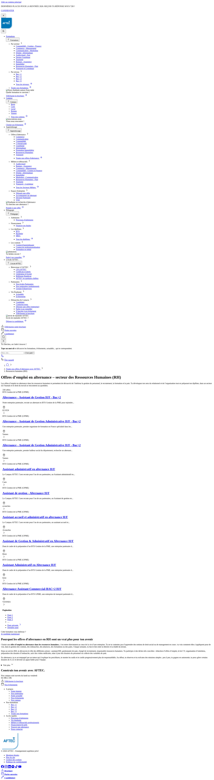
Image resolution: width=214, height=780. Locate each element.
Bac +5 (19, 81)
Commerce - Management (26, 48)
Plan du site (10, 757)
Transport (19, 155)
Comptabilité (21, 141)
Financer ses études (23, 226)
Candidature (9, 334)
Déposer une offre (23, 193)
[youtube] (19, 767)
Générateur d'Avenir (24, 274)
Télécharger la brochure (25, 313)
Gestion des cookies (14, 760)
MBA (18, 236)
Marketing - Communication (27, 177)
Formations (10, 36)
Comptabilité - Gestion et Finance (29, 171)
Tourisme (19, 59)
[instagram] (6, 767)
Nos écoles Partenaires (24, 284)
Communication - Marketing (27, 51)
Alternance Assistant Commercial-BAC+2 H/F (31, 588)
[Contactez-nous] (2, 356)
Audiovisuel (20, 164)
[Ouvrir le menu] (3, 31)
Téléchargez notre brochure (15, 327)
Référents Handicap (23, 276)
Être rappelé (9, 360)
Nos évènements (10, 685)
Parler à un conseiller (24, 309)
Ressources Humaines (24, 152)
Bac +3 (19, 79)
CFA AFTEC (21, 269)
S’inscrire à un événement (26, 311)
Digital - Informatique (24, 53)
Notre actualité (16, 696)
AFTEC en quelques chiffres (27, 278)
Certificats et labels (23, 272)
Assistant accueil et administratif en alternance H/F (35, 517)
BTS (18, 231)
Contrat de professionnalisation (28, 247)
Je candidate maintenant (10, 634)
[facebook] (2, 767)
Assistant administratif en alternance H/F (28, 469)
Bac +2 (19, 76)
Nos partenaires (17, 693)
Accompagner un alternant (26, 195)
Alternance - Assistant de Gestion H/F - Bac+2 (31, 397)
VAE (18, 200)
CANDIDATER (7, 10)
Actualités (20, 294)
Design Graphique (23, 57)
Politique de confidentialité (16, 762)
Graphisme (20, 146)
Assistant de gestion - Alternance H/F (26, 493)
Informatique (21, 148)
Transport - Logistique (24, 184)
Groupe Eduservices (24, 289)
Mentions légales (12, 755)
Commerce (20, 137)
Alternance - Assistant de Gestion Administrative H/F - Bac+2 (41, 421)
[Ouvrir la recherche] (3, 337)
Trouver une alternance (20, 727)
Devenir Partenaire (23, 198)
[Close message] (3, 16)
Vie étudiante (16, 720)
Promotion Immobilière (25, 150)
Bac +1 (19, 74)
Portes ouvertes (10, 330)
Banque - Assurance (24, 62)
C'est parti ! (29, 353)
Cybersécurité (21, 143)
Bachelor (19, 234)
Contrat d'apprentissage (25, 245)
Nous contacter (17, 729)
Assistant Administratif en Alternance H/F (29, 564)
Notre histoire (16, 691)
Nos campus (16, 700)
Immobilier (20, 64)
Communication (22, 139)
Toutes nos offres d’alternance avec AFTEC (23, 369)
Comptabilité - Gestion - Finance (28, 46)
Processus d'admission (24, 220)
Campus (9, 98)
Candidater (20, 302)
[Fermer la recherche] (3, 341)
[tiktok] (16, 767)
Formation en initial (23, 249)
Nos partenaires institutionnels (27, 286)
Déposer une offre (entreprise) (27, 307)
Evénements (20, 296)
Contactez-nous (22, 304)
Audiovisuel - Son (23, 55)
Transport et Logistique (25, 68)
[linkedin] (9, 767)
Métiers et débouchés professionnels (25, 723)
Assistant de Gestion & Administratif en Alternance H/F (38, 541)
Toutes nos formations (19, 714)
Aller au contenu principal (11, 2)
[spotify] (13, 767)
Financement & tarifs (19, 725)
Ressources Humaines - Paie (27, 66)
